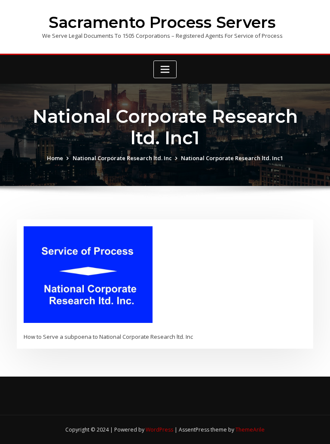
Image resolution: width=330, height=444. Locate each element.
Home (55, 158)
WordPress (159, 429)
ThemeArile (250, 429)
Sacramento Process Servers (162, 22)
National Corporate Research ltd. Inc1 (232, 158)
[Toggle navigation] (165, 69)
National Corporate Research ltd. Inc (122, 158)
